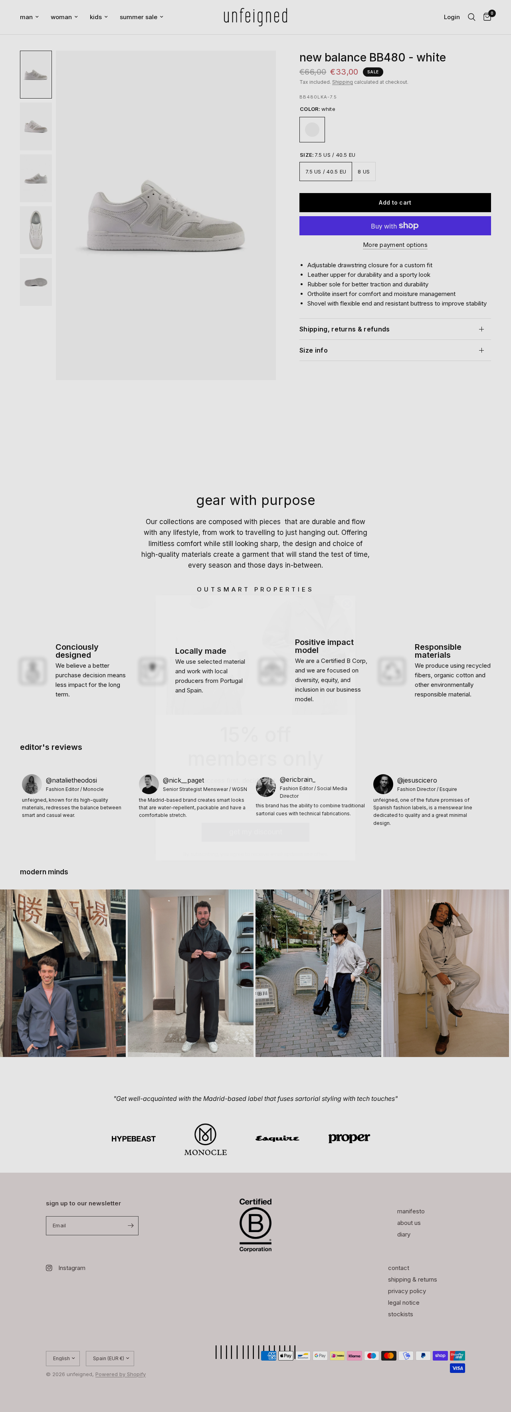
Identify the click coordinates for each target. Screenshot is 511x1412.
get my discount (255, 810)
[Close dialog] (347, 582)
